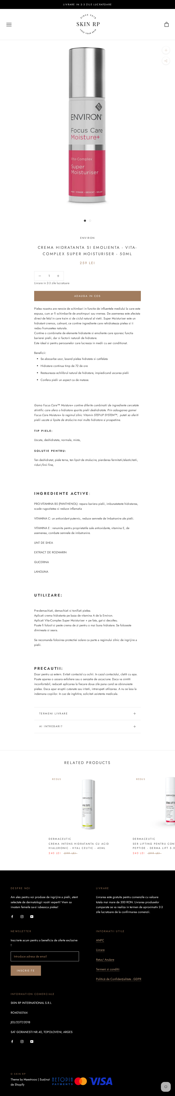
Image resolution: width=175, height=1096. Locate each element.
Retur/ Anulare (105, 959)
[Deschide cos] (167, 24)
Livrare (100, 950)
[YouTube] (31, 916)
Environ (87, 238)
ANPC (100, 940)
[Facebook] (12, 916)
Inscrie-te (26, 971)
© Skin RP (18, 1074)
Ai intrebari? (51, 726)
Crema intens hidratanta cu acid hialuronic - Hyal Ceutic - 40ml (79, 846)
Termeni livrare (53, 713)
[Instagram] (21, 916)
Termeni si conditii (108, 969)
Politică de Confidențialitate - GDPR (118, 979)
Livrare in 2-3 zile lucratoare (87, 4)
